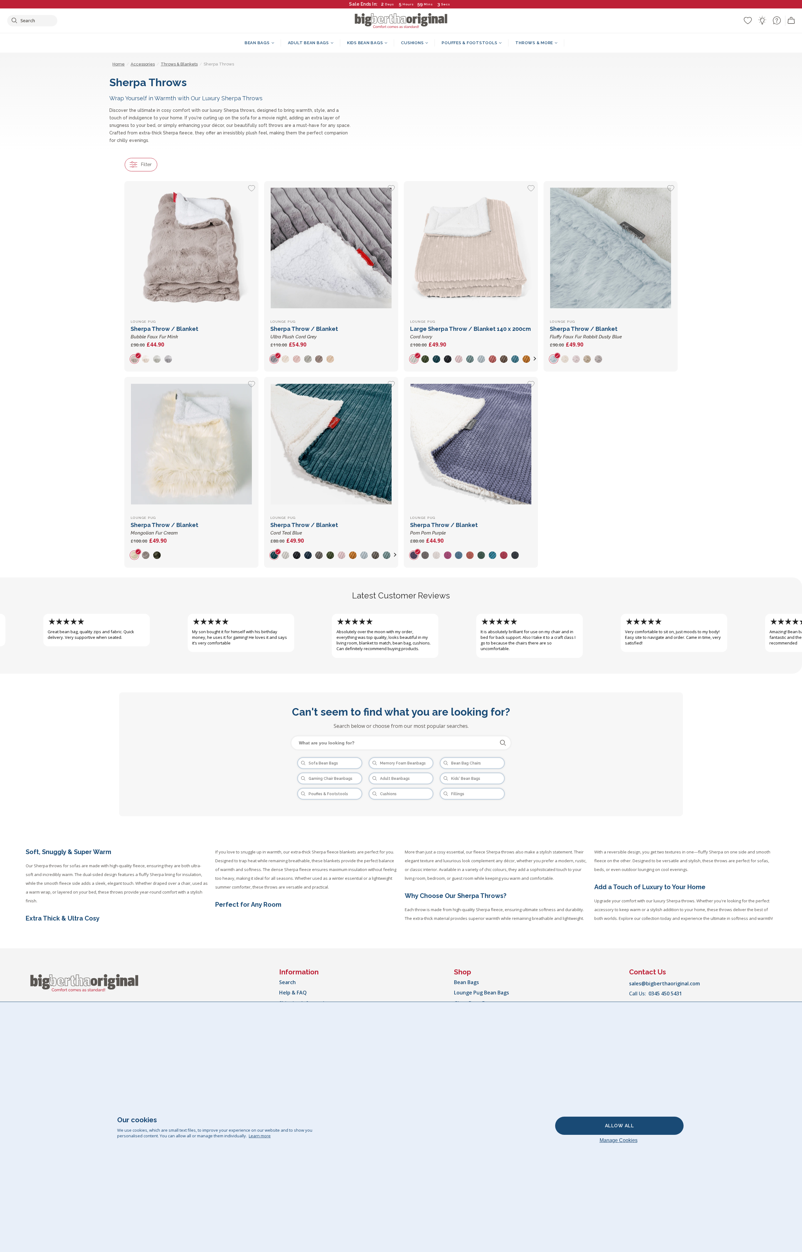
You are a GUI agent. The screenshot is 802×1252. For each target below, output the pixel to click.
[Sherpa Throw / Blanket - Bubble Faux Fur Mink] (191, 248)
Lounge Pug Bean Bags (481, 992)
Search (287, 982)
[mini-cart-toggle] (791, 21)
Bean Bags (466, 982)
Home (118, 64)
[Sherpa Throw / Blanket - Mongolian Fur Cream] (191, 444)
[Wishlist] (748, 20)
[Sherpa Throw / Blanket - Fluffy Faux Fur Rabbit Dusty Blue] (611, 248)
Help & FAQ (293, 992)
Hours (408, 4)
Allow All (619, 1126)
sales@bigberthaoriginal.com (664, 983)
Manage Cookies (619, 1140)
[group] (136, 358)
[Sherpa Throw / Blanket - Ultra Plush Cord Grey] (331, 248)
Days (389, 4)
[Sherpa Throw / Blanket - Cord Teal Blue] (331, 444)
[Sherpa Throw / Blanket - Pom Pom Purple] (471, 444)
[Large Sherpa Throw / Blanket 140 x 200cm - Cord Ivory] (471, 248)
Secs (445, 4)
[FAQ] (776, 20)
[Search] (503, 742)
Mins (428, 4)
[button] (535, 359)
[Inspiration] (762, 20)
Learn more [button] (260, 1136)
